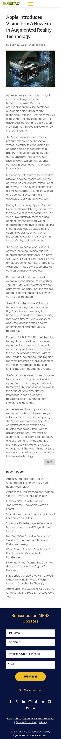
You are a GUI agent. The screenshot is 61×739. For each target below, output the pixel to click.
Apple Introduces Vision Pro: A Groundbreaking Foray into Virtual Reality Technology (27, 483)
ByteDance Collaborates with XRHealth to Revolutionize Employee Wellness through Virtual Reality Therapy (30, 580)
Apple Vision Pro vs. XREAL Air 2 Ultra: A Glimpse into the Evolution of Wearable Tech (30, 593)
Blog (9, 719)
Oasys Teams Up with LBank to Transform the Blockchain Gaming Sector (27, 505)
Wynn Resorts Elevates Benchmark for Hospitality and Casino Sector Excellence (29, 553)
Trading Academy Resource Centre (34, 719)
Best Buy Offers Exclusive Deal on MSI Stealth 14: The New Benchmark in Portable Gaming (28, 540)
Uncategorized (37, 45)
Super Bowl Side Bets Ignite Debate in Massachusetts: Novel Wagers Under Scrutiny (29, 527)
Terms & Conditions (26, 722)
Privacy (43, 722)
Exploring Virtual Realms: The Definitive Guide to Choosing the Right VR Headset (29, 567)
